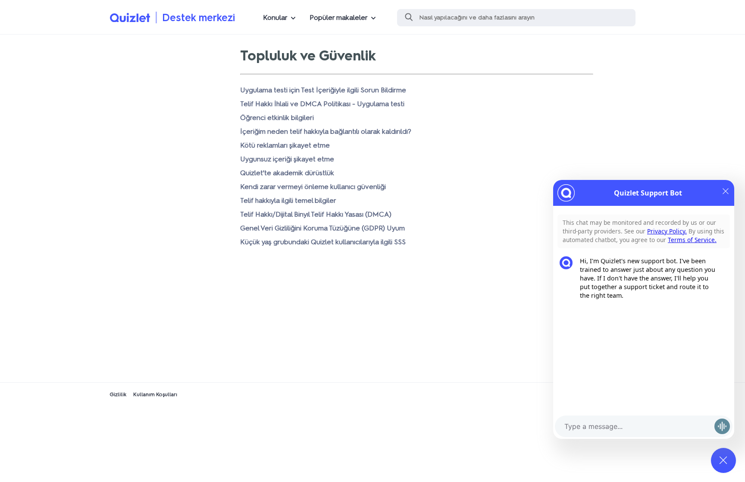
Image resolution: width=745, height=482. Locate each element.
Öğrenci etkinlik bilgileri (277, 117)
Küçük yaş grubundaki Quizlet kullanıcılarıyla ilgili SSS (323, 242)
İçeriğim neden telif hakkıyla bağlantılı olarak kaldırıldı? (325, 131)
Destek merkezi (198, 17)
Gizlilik (118, 394)
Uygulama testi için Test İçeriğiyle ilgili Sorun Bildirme (323, 90)
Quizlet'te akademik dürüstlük (287, 173)
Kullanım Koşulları (155, 394)
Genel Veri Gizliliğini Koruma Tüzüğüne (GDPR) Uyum (322, 228)
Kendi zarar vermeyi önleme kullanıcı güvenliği (313, 187)
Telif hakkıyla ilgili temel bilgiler (288, 200)
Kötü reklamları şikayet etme (285, 145)
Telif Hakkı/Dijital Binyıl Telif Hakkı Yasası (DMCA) (315, 214)
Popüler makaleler (339, 17)
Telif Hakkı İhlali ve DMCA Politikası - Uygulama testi (322, 104)
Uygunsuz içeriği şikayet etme (287, 159)
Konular (275, 17)
